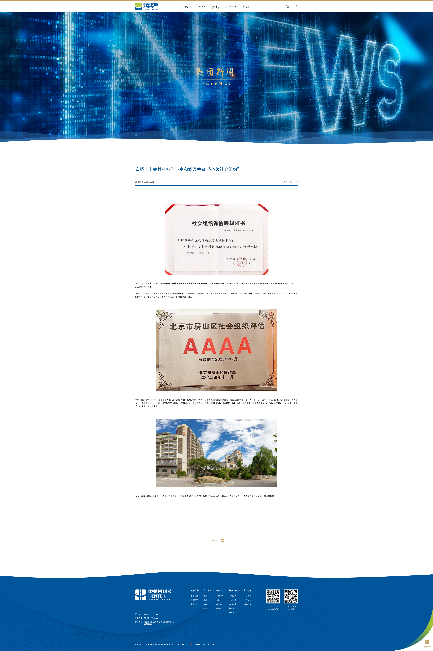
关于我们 (195, 590)
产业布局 (207, 590)
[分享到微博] (296, 182)
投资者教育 (233, 612)
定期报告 (232, 604)
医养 (205, 600)
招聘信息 (247, 604)
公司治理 (232, 596)
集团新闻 (219, 596)
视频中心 (219, 604)
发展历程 (194, 600)
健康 (205, 604)
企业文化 (194, 604)
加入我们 (248, 590)
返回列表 (213, 540)
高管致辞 (219, 608)
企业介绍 (194, 596)
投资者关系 (234, 590)
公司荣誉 (247, 600)
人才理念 (247, 596)
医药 (205, 596)
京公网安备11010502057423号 (203, 644)
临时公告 (232, 600)
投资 (205, 608)
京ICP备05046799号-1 (181, 644)
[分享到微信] (291, 182)
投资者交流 (233, 608)
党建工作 (219, 600)
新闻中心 (220, 590)
